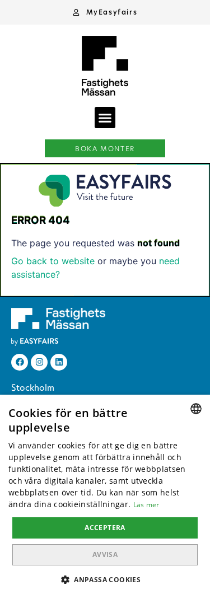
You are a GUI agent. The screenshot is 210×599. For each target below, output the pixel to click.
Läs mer (146, 504)
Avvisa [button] (105, 554)
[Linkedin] (58, 362)
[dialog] (105, 497)
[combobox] (196, 408)
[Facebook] (19, 362)
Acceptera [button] (105, 527)
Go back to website (53, 260)
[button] (105, 12)
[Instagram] (39, 362)
